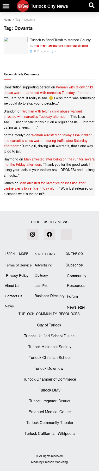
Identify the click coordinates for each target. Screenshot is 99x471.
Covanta (29, 19)
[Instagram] (32, 234)
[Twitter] (66, 234)
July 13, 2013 (41, 51)
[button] (6, 6)
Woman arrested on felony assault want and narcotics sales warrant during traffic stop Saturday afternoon (48, 140)
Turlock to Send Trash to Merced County (60, 39)
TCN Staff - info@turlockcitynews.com (61, 46)
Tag (17, 19)
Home (8, 19)
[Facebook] (49, 234)
